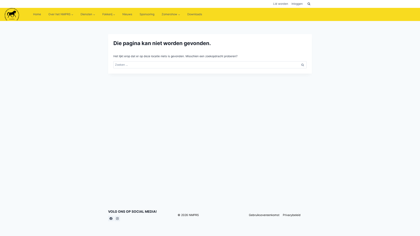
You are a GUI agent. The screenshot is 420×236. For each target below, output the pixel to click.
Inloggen (297, 3)
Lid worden (280, 3)
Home (37, 14)
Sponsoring (147, 14)
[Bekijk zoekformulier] (309, 4)
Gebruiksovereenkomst (264, 215)
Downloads (194, 14)
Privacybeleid (292, 215)
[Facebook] (111, 218)
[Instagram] (117, 218)
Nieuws (127, 14)
